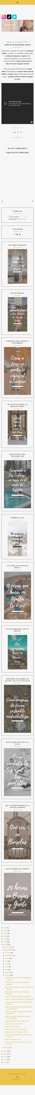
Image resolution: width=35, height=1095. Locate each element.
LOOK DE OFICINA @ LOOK (14, 1024)
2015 (5, 1054)
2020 (5, 936)
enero (7, 1048)
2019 (5, 939)
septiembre (9, 955)
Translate (23, 219)
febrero (7, 975)
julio (6, 961)
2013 (5, 1059)
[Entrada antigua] (33, 201)
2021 (5, 933)
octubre (7, 953)
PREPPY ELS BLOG (20, 1074)
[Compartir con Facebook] (18, 132)
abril (6, 969)
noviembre (8, 950)
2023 (5, 928)
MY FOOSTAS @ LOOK (12, 1026)
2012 (5, 1062)
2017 (5, 945)
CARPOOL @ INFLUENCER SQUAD (16, 1029)
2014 (5, 1057)
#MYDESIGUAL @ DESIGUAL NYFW (16, 1032)
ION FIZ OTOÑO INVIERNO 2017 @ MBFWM (19, 999)
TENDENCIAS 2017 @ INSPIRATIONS (16, 1021)
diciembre (8, 947)
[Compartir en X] (15, 132)
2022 (5, 930)
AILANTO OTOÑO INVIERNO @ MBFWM (18, 997)
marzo (7, 972)
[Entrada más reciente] (2, 201)
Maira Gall (17, 1079)
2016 (5, 1051)
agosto (7, 958)
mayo (7, 967)
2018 (5, 942)
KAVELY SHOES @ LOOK (12, 1039)
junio (7, 964)
